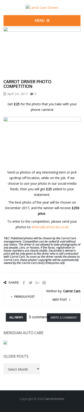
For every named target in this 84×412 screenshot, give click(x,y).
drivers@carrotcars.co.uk (50, 227)
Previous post (24, 297)
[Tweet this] (30, 283)
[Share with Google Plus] (37, 283)
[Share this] (23, 283)
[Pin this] (44, 283)
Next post (59, 300)
